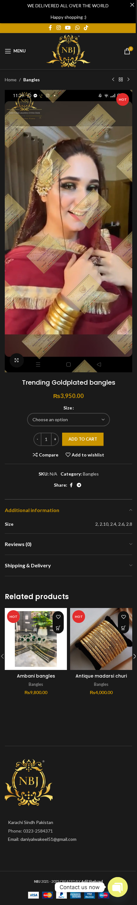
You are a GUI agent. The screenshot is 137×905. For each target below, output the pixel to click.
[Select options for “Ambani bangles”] (58, 627)
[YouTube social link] (68, 28)
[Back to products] (121, 80)
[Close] (132, 5)
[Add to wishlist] (58, 616)
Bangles (31, 79)
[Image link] (29, 782)
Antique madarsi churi (101, 676)
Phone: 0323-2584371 (30, 831)
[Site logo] (68, 50)
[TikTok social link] (86, 28)
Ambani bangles (36, 676)
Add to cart (82, 439)
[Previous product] (113, 80)
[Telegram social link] (79, 485)
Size (67, 407)
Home (11, 79)
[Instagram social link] (58, 28)
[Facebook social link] (50, 28)
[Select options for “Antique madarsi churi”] (123, 627)
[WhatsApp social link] (77, 28)
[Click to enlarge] (17, 360)
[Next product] (128, 80)
